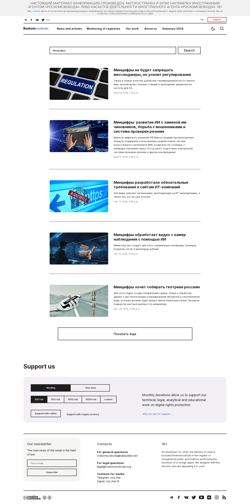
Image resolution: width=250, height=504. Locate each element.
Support (217, 19)
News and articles (69, 28)
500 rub (55, 399)
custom (108, 399)
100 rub (39, 399)
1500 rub (73, 399)
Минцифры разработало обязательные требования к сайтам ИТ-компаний (151, 184)
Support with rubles (46, 413)
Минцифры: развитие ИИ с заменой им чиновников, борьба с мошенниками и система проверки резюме (150, 127)
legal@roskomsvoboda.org (114, 466)
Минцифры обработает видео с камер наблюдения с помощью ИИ (150, 237)
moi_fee (115, 477)
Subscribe (52, 472)
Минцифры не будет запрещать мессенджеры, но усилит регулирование (152, 72)
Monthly (50, 387)
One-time (90, 387)
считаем (35, 11)
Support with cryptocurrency (83, 414)
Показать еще (125, 334)
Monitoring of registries (103, 28)
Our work (132, 28)
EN (202, 19)
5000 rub (91, 399)
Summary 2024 (172, 28)
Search (189, 50)
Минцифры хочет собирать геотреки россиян (157, 287)
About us (150, 28)
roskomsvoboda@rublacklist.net (117, 455)
